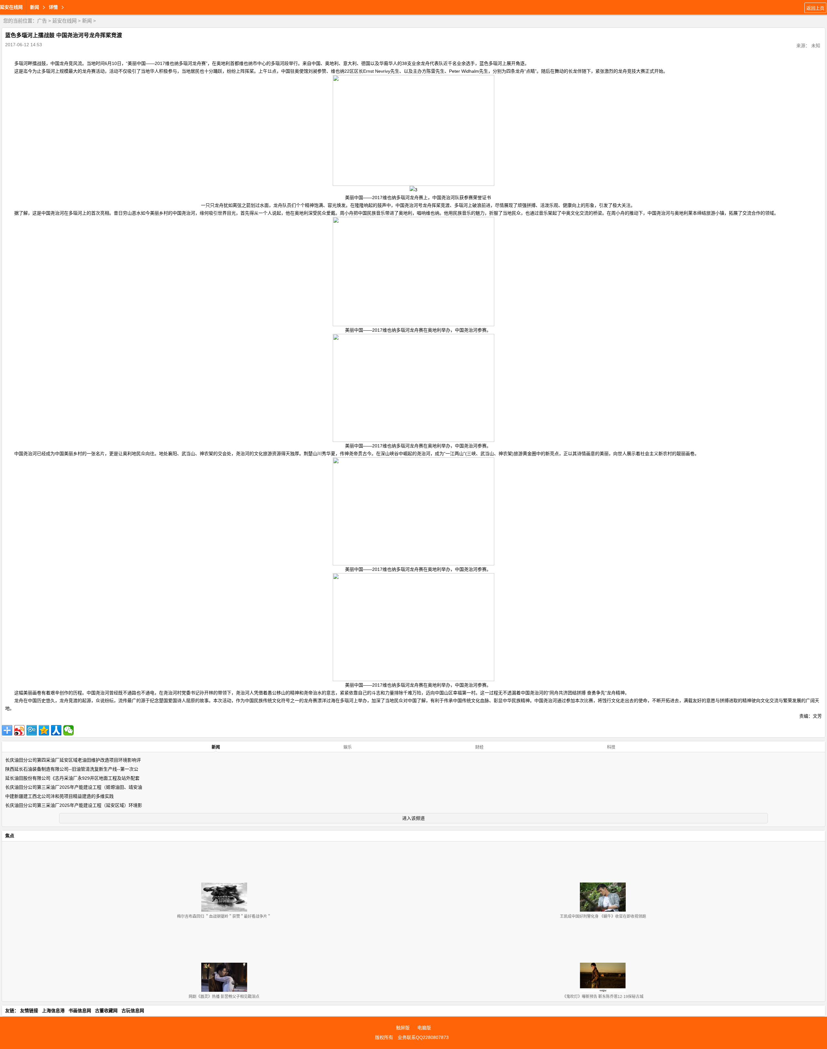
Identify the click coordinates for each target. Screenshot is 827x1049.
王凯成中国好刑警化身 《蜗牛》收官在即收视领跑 (603, 916)
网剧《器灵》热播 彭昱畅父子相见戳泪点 (224, 996)
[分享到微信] (68, 730)
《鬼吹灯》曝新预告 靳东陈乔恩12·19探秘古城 (603, 996)
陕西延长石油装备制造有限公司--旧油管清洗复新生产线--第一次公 (71, 769)
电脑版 (424, 1027)
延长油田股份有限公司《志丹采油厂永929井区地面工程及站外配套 (72, 778)
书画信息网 (79, 1010)
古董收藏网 (106, 1010)
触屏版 (403, 1027)
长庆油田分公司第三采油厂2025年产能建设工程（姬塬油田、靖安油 (73, 787)
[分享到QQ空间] (44, 730)
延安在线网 (11, 7)
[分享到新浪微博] (19, 730)
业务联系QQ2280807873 (423, 1037)
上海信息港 (53, 1010)
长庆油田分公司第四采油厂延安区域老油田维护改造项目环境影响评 (73, 760)
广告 (42, 21)
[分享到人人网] (56, 730)
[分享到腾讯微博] (31, 730)
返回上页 (815, 8)
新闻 (87, 21)
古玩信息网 (132, 1010)
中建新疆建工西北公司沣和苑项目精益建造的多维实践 (59, 796)
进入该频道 (413, 818)
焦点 (9, 835)
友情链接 (29, 1010)
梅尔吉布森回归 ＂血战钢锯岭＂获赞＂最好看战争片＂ (224, 916)
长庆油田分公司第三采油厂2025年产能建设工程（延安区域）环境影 (73, 805)
